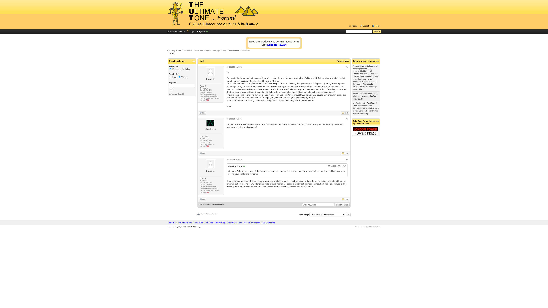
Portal (354, 26)
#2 (346, 119)
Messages (176, 69)
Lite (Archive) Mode (234, 223)
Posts (174, 77)
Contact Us (172, 223)
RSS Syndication (268, 223)
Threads (184, 77)
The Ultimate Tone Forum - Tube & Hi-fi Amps (195, 223)
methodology (365, 87)
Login (192, 31)
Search (366, 26)
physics (209, 129)
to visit (366, 111)
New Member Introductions (239, 50)
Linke (209, 79)
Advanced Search (176, 94)
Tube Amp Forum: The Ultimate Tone (182, 50)
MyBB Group (195, 227)
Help (377, 26)
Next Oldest (205, 204)
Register (201, 31)
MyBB (178, 227)
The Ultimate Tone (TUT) (363, 76)
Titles (187, 69)
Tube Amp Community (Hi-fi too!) (212, 50)
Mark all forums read (252, 223)
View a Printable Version (209, 214)
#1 (346, 67)
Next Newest (217, 204)
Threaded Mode (343, 61)
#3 (346, 159)
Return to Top (220, 223)
